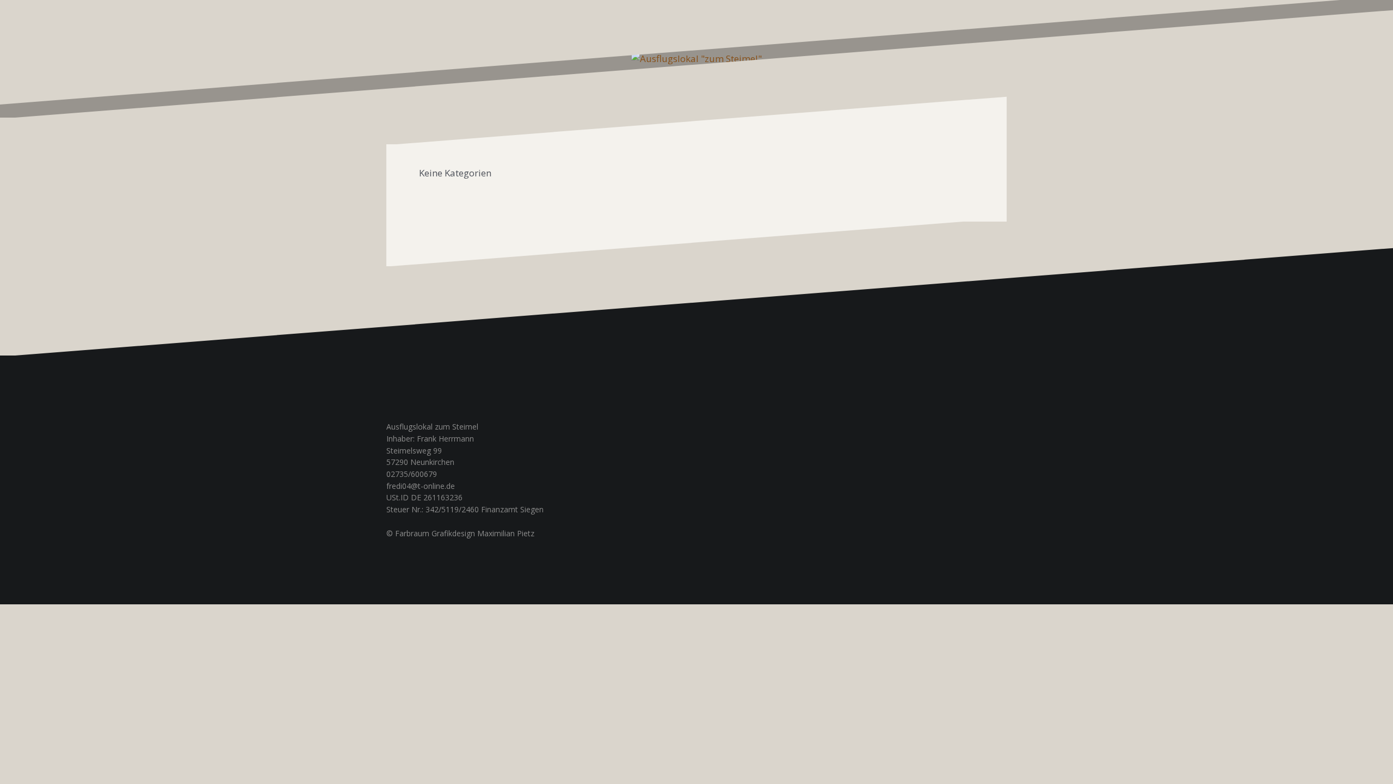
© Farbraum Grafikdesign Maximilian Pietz (460, 533)
